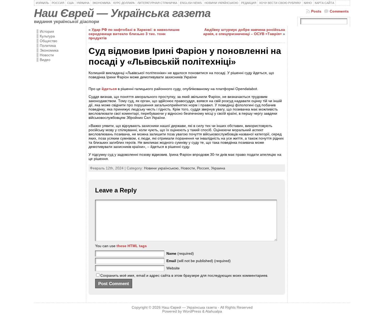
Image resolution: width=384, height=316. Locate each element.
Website (173, 268)
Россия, (204, 168)
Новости (47, 55)
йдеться (109, 89)
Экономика (49, 50)
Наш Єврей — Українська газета (122, 13)
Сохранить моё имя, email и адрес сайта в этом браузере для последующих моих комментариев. (184, 275)
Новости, (189, 168)
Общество (48, 41)
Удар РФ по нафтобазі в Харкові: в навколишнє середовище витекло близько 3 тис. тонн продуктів (134, 33)
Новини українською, (162, 168)
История (47, 31)
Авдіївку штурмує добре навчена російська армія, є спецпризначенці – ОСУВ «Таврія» (244, 31)
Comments (339, 11)
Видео (45, 60)
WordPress (192, 311)
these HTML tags (132, 246)
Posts (316, 11)
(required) (180, 253)
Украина (218, 168)
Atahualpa (213, 311)
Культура (47, 36)
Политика (48, 45)
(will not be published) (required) (198, 261)
